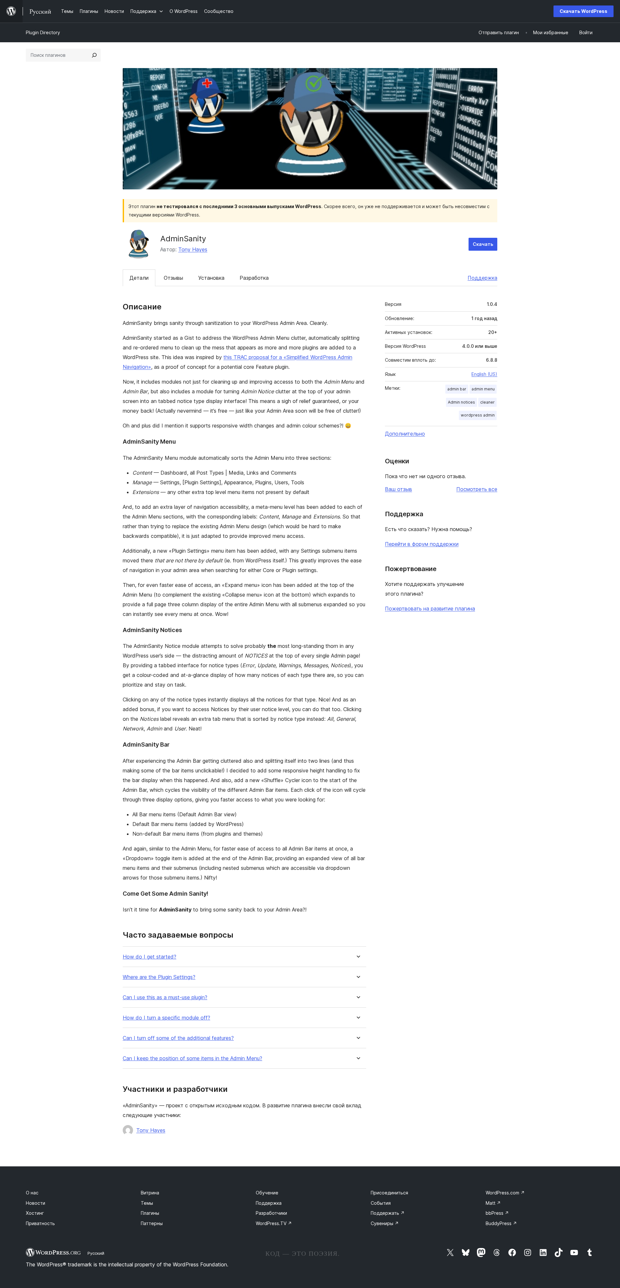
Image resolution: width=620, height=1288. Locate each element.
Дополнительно (405, 433)
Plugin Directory (43, 32)
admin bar (456, 389)
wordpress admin (478, 415)
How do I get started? (149, 957)
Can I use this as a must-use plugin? (165, 997)
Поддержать (388, 1213)
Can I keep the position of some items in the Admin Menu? (192, 1058)
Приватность (40, 1223)
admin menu (483, 389)
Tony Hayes (192, 249)
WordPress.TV (274, 1223)
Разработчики (271, 1213)
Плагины (150, 1213)
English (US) (484, 374)
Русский (96, 1253)
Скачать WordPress (583, 11)
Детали (139, 278)
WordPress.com (505, 1192)
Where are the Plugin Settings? (159, 977)
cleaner (487, 402)
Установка (211, 278)
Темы (147, 1203)
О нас (32, 1192)
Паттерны (152, 1223)
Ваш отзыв (398, 489)
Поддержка (482, 278)
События (381, 1203)
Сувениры (385, 1223)
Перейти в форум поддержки (422, 544)
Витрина (150, 1192)
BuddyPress (501, 1223)
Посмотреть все (476, 489)
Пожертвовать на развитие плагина (430, 608)
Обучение (267, 1192)
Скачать (483, 244)
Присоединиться (389, 1192)
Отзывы (173, 278)
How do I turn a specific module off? (166, 1018)
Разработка (254, 278)
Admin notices (461, 402)
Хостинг (35, 1213)
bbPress (497, 1213)
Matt (493, 1203)
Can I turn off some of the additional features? (178, 1038)
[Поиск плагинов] (94, 55)
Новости (35, 1203)
